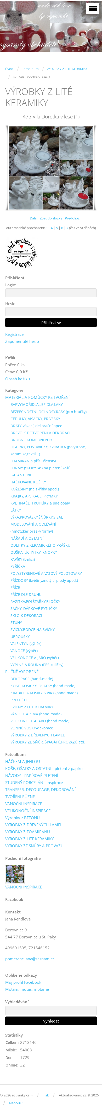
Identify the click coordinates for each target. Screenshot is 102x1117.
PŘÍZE (15, 587)
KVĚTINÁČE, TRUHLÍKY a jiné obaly (40, 503)
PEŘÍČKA (17, 566)
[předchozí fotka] (14, 168)
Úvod (9, 68)
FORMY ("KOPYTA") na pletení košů (40, 467)
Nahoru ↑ (16, 1103)
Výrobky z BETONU (22, 817)
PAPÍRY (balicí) (22, 559)
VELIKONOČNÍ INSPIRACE (27, 810)
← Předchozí (70, 218)
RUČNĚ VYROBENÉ (21, 671)
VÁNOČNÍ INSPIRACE (23, 803)
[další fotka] (88, 168)
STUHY (16, 622)
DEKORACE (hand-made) (31, 678)
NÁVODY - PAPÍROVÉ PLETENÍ (31, 775)
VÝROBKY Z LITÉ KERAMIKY (67, 68)
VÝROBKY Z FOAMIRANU (27, 831)
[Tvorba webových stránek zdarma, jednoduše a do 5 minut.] (32, 1095)
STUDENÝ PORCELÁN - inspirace (34, 782)
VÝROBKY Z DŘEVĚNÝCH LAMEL (37, 735)
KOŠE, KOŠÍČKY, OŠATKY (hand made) (42, 685)
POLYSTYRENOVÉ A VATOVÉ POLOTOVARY (46, 573)
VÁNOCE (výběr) (24, 650)
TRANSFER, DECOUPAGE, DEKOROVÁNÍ (40, 789)
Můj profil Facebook (23, 982)
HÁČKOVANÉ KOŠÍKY (28, 481)
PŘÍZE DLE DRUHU (26, 594)
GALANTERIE (21, 474)
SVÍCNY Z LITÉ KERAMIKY (31, 706)
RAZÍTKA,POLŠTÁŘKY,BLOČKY (35, 601)
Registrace (14, 334)
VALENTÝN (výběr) (25, 643)
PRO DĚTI (18, 699)
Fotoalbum (30, 68)
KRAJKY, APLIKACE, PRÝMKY (34, 496)
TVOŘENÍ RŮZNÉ (20, 796)
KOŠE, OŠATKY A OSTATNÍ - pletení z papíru (44, 768)
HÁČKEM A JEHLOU (22, 761)
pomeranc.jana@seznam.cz (29, 958)
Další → (35, 218)
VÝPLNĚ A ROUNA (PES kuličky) (36, 664)
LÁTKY (15, 510)
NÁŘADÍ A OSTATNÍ (26, 538)
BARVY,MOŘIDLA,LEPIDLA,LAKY (36, 404)
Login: (10, 284)
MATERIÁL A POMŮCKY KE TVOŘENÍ (37, 397)
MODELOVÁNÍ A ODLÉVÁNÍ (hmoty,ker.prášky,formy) (33, 528)
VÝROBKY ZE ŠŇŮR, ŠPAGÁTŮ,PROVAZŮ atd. (47, 742)
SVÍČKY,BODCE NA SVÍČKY (32, 629)
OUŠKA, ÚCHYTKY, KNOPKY (33, 552)
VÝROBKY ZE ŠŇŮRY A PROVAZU (34, 845)
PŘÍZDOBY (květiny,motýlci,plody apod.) (44, 580)
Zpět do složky (51, 218)
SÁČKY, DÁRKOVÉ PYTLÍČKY (33, 608)
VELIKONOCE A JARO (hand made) (39, 720)
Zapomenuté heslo (22, 341)
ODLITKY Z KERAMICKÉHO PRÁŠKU (40, 545)
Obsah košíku (17, 378)
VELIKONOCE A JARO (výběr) (34, 657)
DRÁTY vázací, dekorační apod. (37, 425)
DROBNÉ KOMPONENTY (31, 439)
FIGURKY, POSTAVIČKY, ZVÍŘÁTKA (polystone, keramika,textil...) (48, 450)
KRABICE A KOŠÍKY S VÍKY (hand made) (44, 692)
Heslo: (10, 303)
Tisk (46, 1095)
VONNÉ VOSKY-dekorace (31, 727)
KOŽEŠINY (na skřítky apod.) (34, 489)
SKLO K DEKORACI (26, 615)
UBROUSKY (20, 636)
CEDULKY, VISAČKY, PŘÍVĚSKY (35, 418)
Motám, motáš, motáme (27, 989)
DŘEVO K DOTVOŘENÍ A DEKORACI (40, 432)
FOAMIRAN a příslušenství (33, 460)
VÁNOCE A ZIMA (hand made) (35, 713)
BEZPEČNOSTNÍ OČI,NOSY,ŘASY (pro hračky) (48, 411)
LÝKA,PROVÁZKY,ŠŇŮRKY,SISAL (36, 517)
